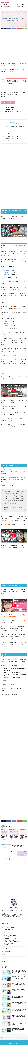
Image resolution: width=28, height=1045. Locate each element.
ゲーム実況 (7, 936)
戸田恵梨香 (6, 325)
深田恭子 (6, 321)
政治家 (5, 954)
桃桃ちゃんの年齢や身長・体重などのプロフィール (15, 127)
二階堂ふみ (6, 274)
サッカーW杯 (7, 948)
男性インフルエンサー (10, 943)
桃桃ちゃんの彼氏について (12, 138)
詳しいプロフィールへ (8, 917)
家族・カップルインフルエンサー (12, 941)
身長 (9, 131)
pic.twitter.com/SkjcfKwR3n (10, 503)
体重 (9, 133)
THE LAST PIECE (9, 929)
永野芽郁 (6, 323)
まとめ (7, 140)
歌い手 (5, 958)
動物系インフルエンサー (10, 938)
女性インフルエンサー (5, 2)
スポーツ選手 (7, 951)
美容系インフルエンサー (10, 944)
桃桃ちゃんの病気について (12, 136)
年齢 (9, 130)
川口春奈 (6, 270)
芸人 (5, 961)
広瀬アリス (6, 272)
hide (17, 122)
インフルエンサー (8, 932)
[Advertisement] (14, 47)
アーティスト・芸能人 (9, 927)
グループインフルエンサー (11, 935)
